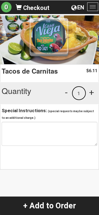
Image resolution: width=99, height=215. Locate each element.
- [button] (66, 92)
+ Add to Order (49, 205)
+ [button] (91, 92)
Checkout (36, 7)
